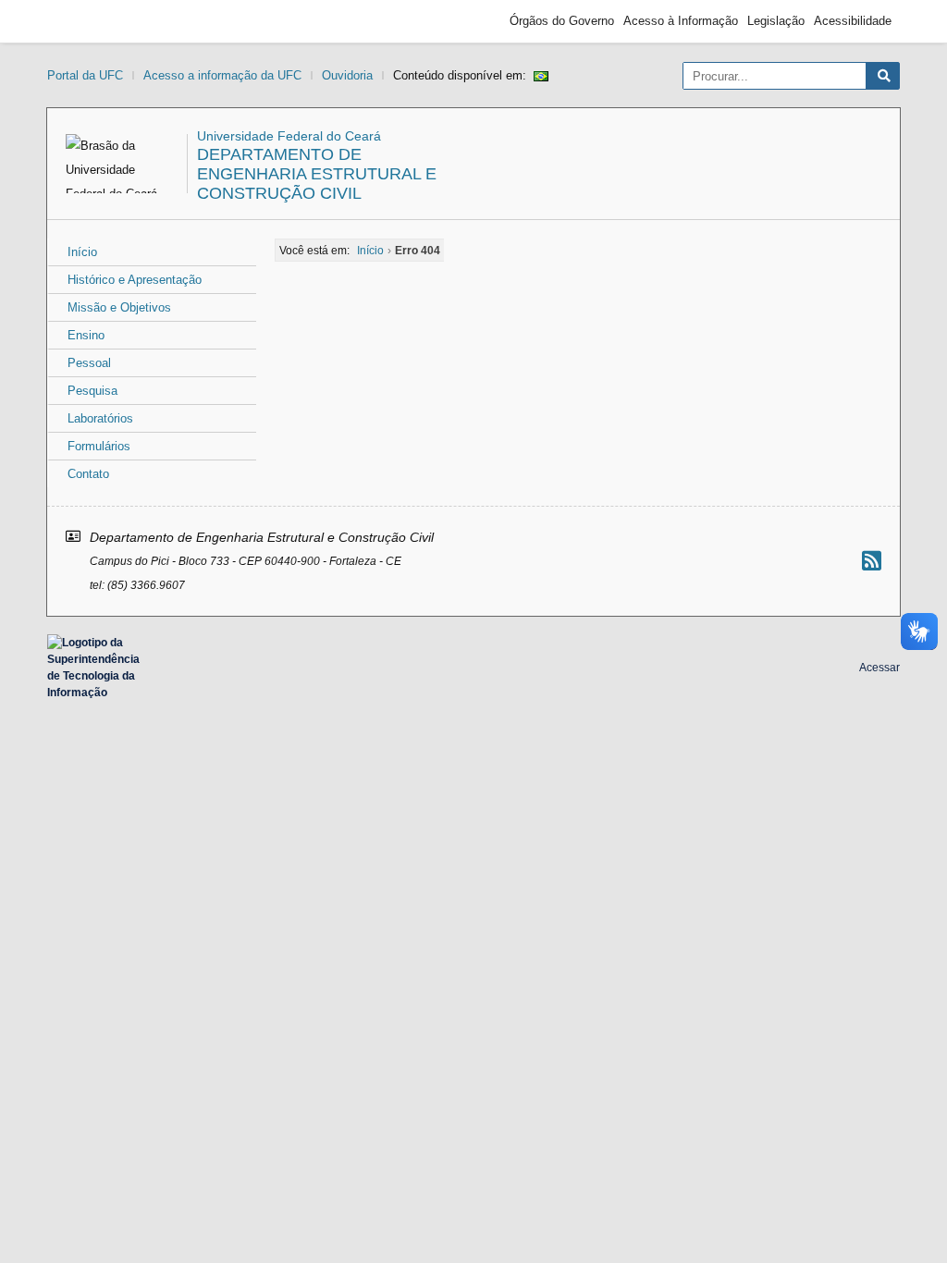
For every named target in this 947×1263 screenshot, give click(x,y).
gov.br (88, 21)
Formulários (99, 446)
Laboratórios (100, 418)
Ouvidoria (347, 75)
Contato (88, 474)
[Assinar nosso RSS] (871, 560)
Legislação (776, 21)
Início (82, 252)
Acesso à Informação (680, 21)
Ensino (86, 335)
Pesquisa (92, 391)
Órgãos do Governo (562, 21)
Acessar (879, 667)
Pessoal (89, 363)
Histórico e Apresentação (135, 280)
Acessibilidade (853, 21)
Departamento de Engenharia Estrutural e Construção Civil (317, 173)
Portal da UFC (85, 75)
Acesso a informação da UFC (222, 75)
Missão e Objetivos (119, 307)
